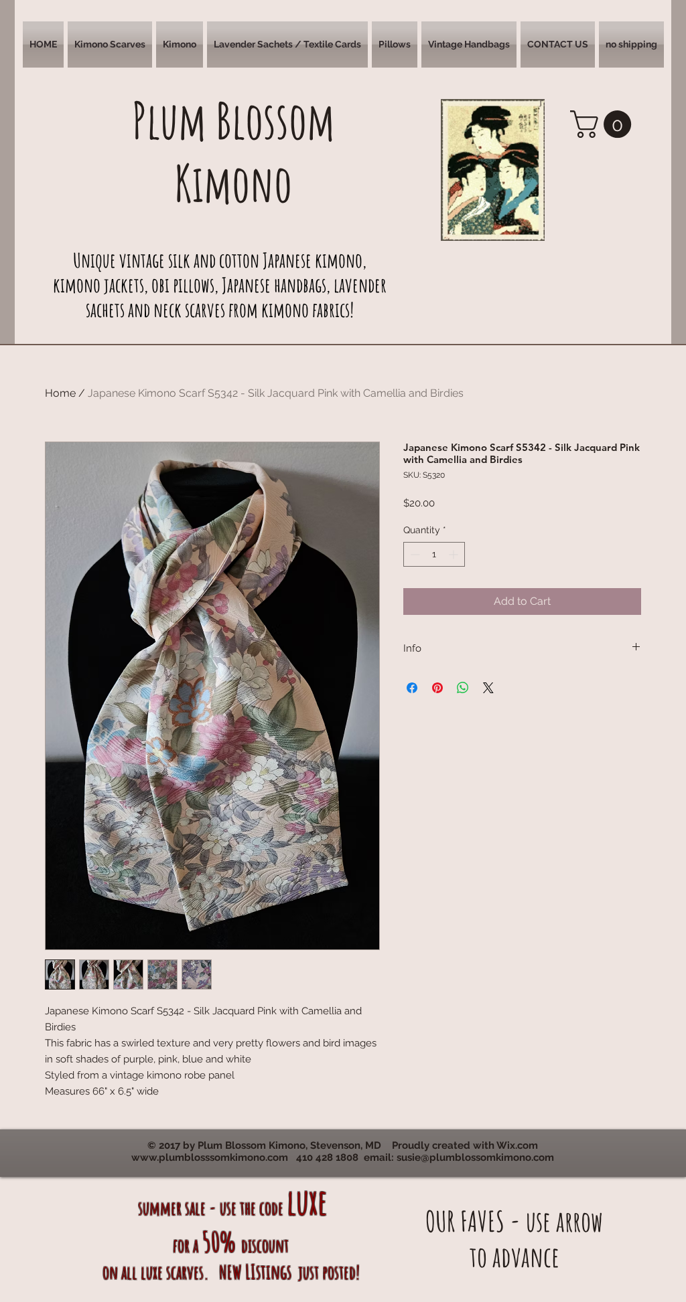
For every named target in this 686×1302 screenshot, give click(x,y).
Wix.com (517, 1145)
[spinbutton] (434, 554)
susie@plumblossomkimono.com (475, 1157)
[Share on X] (488, 688)
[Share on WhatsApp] (463, 688)
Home (60, 393)
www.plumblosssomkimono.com (209, 1157)
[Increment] (454, 554)
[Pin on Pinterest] (437, 688)
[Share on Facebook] (412, 688)
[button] (110, 44)
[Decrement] (413, 554)
